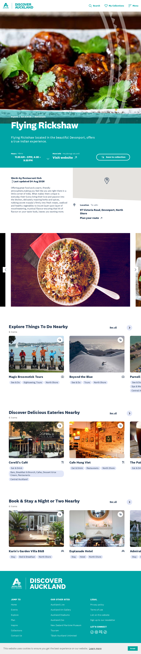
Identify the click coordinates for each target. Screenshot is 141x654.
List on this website (99, 615)
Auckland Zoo (57, 620)
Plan (13, 620)
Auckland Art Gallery (61, 609)
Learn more (95, 648)
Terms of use (96, 609)
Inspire (14, 625)
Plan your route (89, 218)
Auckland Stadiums (60, 615)
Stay (13, 556)
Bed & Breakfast (27, 556)
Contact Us (16, 635)
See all (113, 327)
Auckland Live (57, 604)
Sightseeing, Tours (33, 382)
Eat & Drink (26, 116)
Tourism (55, 630)
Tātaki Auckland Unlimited (64, 635)
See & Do (15, 382)
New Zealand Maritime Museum (66, 625)
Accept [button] (132, 648)
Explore (14, 116)
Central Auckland (19, 479)
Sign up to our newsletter (102, 620)
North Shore (52, 382)
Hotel (82, 556)
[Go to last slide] (5, 269)
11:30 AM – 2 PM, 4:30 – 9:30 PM (28, 159)
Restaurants (40, 116)
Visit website (63, 157)
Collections (16, 630)
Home (14, 604)
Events (14, 609)
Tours (87, 382)
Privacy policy (97, 604)
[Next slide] (135, 269)
